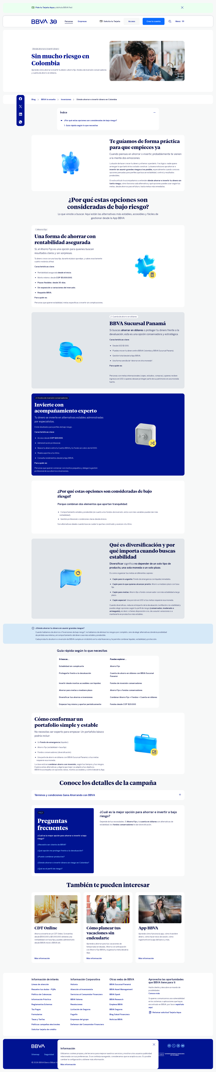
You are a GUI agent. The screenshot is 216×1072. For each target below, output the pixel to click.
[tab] (64, 837)
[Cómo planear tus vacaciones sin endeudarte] (108, 909)
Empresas (82, 21)
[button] (132, 21)
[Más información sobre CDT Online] (56, 909)
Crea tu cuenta (153, 21)
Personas (69, 21)
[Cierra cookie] (154, 1044)
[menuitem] (20, 99)
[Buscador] (170, 21)
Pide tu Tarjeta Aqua (45, 7)
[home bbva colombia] (44, 21)
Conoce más (154, 993)
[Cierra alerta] (182, 7)
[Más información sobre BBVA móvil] (160, 909)
